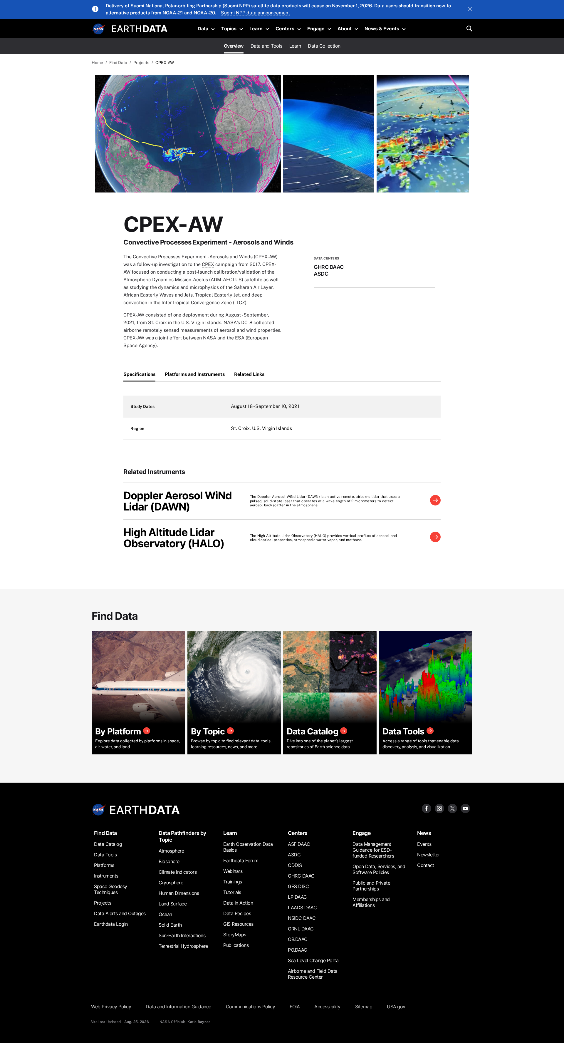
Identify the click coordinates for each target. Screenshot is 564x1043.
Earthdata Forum (240, 860)
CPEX (208, 264)
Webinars (232, 871)
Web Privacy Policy (111, 1006)
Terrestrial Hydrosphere (183, 946)
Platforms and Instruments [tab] (195, 374)
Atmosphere (171, 851)
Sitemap (363, 1006)
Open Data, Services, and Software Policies (378, 869)
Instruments (106, 876)
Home (97, 62)
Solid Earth (170, 925)
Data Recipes (237, 913)
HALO (206, 543)
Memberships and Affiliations (371, 902)
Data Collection (324, 46)
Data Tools (105, 855)
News (424, 833)
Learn (256, 28)
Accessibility (327, 1006)
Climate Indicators (178, 872)
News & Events (382, 28)
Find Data (118, 62)
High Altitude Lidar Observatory (168, 538)
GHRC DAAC (301, 876)
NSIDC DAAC (301, 918)
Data (203, 28)
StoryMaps (234, 934)
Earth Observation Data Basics (248, 847)
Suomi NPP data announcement (255, 13)
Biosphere (169, 861)
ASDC (294, 855)
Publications (236, 945)
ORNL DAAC (301, 929)
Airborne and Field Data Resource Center (313, 974)
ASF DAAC (299, 844)
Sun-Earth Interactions (182, 935)
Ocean (165, 914)
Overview (234, 46)
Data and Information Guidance (178, 1006)
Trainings (232, 882)
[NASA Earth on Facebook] (426, 808)
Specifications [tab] (139, 374)
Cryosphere (171, 882)
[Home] (139, 28)
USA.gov (396, 1006)
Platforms (104, 865)
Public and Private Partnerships (371, 886)
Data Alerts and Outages (120, 913)
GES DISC (298, 886)
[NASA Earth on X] (452, 808)
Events (424, 844)
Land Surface (173, 904)
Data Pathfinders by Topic (182, 836)
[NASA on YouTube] (465, 808)
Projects (141, 62)
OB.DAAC (298, 939)
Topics (228, 28)
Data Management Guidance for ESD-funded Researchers (373, 850)
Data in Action (238, 903)
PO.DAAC (297, 950)
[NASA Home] (99, 29)
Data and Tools (266, 46)
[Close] (470, 9)
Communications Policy (250, 1006)
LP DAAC (297, 897)
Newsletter (428, 855)
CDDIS (295, 865)
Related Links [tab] (249, 374)
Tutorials (232, 892)
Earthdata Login (111, 924)
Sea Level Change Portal (314, 960)
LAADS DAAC (302, 907)
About (345, 28)
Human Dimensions (179, 893)
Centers (285, 28)
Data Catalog (108, 844)
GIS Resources (238, 924)
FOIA (295, 1006)
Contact (425, 865)
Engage (316, 28)
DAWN (170, 506)
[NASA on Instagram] (439, 808)
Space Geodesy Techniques (110, 889)
